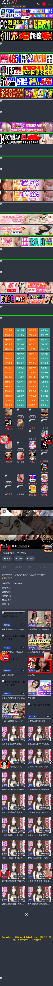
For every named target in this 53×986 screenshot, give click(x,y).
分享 (32, 558)
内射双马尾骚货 (8, 675)
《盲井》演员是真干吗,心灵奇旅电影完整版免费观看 (23, 858)
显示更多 (8, 578)
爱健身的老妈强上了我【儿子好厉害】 (17, 698)
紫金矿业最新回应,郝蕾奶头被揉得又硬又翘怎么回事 (23, 812)
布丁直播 (31, 698)
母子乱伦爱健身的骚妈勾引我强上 (15, 652)
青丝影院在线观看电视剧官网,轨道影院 (17, 881)
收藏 (8, 558)
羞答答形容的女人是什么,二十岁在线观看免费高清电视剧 (25, 744)
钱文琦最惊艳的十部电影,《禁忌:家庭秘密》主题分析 (23, 904)
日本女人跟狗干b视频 (36, 721)
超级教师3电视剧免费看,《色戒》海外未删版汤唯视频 (23, 766)
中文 (9, 596)
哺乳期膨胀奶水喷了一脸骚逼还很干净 (17, 629)
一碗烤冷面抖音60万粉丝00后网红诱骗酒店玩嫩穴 (22, 721)
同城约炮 (31, 675)
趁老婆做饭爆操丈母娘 (37, 652)
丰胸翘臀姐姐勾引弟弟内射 (38, 629)
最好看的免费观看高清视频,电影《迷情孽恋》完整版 (23, 789)
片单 (20, 558)
